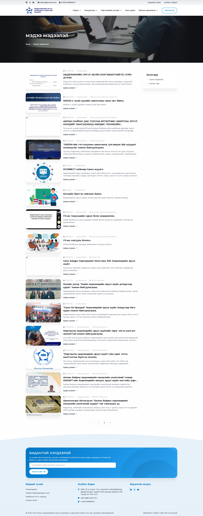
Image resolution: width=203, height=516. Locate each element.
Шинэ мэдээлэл (156, 79)
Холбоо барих (170, 2)
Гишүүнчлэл (90, 10)
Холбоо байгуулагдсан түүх (38, 493)
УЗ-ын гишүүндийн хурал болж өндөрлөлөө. (89, 216)
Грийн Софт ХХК (160, 513)
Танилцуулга (31, 489)
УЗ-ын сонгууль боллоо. (77, 240)
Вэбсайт (146, 513)
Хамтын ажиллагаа (147, 10)
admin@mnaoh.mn (48, 2)
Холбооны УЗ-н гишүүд (36, 497)
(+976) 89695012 (68, 2)
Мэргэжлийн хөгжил (110, 10)
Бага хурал (130, 10)
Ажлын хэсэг (31, 500)
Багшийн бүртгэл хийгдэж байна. (82, 194)
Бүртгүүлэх (37, 472)
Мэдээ (75, 10)
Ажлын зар (154, 83)
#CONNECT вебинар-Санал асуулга (83, 169)
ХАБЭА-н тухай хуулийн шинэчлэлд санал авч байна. (93, 100)
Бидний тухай (154, 2)
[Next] (110, 422)
